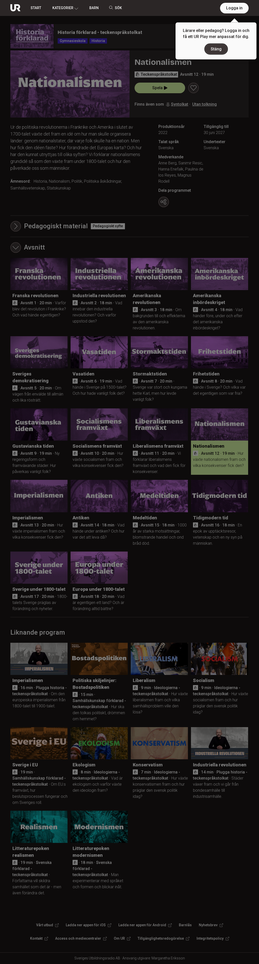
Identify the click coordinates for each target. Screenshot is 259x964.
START (36, 8)
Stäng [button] (216, 49)
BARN (94, 8)
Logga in (234, 8)
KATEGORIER (62, 8)
